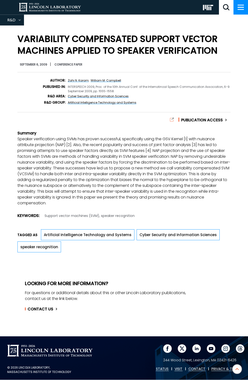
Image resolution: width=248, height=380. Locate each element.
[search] (226, 7)
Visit (178, 369)
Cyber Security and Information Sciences (98, 96)
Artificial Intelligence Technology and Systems (102, 102)
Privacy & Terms (225, 369)
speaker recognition (39, 246)
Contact (40, 309)
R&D (15, 21)
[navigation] (240, 7)
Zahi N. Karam (78, 80)
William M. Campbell (106, 80)
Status (162, 369)
